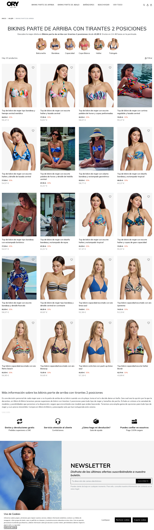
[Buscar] (144, 4)
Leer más (6, 412)
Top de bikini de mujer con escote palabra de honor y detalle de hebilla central (56, 176)
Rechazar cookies (123, 520)
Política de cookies (10, 527)
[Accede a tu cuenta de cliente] (147, 5)
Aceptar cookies (140, 520)
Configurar (106, 520)
